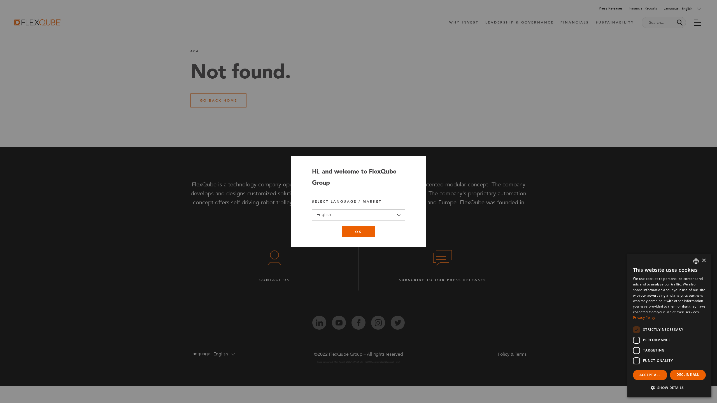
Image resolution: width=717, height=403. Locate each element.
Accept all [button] (649, 374)
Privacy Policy (644, 317)
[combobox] (696, 261)
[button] (669, 388)
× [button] (704, 261)
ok (358, 231)
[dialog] (669, 325)
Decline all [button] (687, 374)
